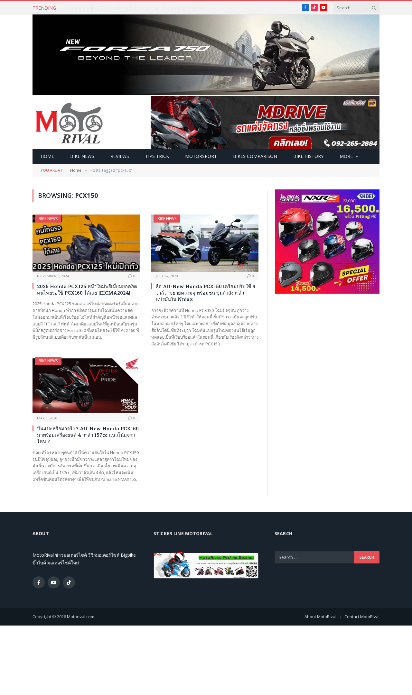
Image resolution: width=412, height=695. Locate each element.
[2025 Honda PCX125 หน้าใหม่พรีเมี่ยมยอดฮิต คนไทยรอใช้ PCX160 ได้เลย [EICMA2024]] (86, 243)
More (346, 156)
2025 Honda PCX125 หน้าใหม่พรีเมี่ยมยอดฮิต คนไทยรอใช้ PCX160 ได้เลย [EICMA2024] (87, 289)
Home (47, 156)
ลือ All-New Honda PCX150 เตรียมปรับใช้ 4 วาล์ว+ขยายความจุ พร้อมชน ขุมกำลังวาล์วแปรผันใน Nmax (206, 293)
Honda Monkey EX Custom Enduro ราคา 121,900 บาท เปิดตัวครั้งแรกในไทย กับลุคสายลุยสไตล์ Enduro (139, 8)
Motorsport (201, 156)
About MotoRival (320, 616)
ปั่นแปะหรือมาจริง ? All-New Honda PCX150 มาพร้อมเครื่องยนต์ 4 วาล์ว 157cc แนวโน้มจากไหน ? (88, 435)
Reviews (119, 156)
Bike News (82, 156)
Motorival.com (80, 616)
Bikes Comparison (255, 156)
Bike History (308, 156)
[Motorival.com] (69, 122)
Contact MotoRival (361, 616)
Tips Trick (157, 156)
